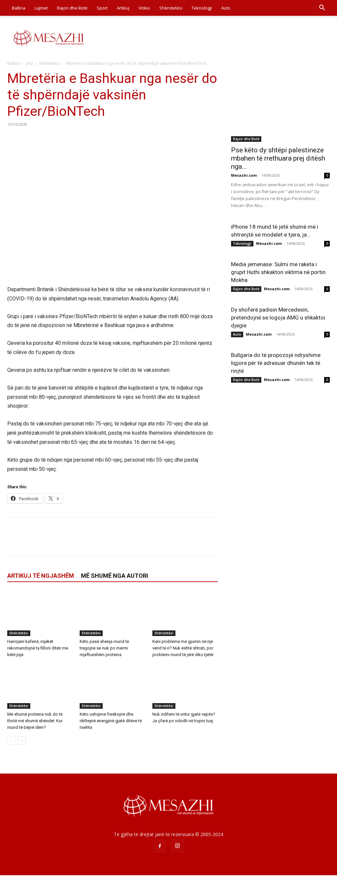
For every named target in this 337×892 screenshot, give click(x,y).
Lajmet (41, 8)
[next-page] (22, 740)
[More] (75, 139)
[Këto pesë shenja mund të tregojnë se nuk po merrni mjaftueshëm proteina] (112, 613)
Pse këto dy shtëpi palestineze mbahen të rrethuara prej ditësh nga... (278, 158)
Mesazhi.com (244, 175)
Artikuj (123, 8)
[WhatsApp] (59, 139)
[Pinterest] (44, 139)
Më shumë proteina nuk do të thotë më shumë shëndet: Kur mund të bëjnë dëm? (35, 721)
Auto (225, 8)
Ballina (18, 8)
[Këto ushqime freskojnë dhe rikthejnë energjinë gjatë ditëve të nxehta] (112, 686)
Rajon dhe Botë (72, 8)
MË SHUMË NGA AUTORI (114, 575)
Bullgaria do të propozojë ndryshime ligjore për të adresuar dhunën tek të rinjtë (276, 363)
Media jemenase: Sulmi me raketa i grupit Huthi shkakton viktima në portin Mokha (278, 272)
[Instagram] (177, 846)
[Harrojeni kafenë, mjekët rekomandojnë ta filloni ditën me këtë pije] (40, 613)
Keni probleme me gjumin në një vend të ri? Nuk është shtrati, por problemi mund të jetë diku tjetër (183, 648)
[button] (322, 8)
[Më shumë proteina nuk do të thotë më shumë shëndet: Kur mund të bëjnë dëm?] (40, 686)
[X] (29, 139)
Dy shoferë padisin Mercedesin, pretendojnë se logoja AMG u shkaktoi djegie (278, 317)
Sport (102, 8)
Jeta (29, 63)
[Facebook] (13, 139)
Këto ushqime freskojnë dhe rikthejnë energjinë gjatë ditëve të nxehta (111, 721)
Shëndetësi (170, 8)
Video (144, 8)
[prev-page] (11, 740)
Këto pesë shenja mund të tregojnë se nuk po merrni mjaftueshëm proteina (104, 648)
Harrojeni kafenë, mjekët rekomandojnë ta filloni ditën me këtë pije (37, 648)
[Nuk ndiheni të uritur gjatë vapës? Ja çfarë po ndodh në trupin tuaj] (185, 686)
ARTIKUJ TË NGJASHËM (40, 575)
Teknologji (202, 8)
